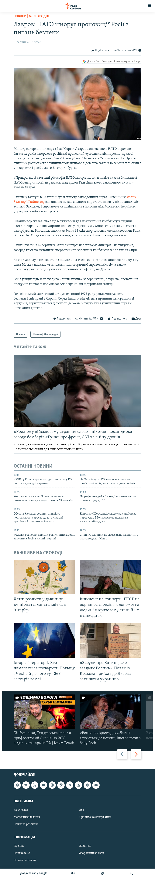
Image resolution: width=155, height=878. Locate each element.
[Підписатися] (95, 785)
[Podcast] (87, 785)
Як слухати (21, 809)
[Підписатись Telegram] (69, 785)
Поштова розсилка (26, 824)
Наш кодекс (22, 853)
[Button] (100, 50)
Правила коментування (95, 817)
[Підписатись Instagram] (52, 785)
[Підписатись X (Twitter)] (34, 785)
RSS (81, 809)
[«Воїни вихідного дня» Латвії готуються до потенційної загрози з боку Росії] (110, 711)
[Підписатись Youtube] (43, 785)
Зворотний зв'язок (91, 853)
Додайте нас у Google (33, 873)
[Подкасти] (102, 873)
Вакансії (85, 846)
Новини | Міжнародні (31, 16)
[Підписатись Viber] (60, 785)
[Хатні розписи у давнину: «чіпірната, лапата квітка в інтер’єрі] (44, 577)
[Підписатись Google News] (25, 785)
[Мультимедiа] (73, 873)
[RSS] (78, 785)
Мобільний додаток (27, 817)
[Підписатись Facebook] (17, 785)
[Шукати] (131, 873)
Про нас (19, 846)
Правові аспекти (25, 860)
